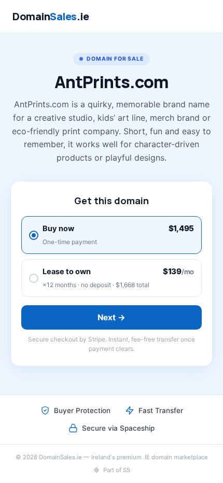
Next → (111, 317)
